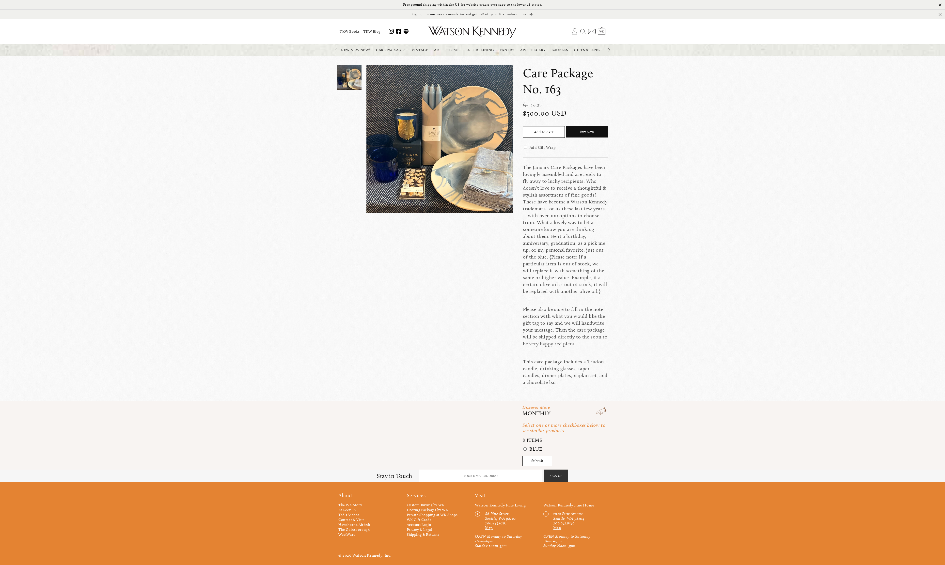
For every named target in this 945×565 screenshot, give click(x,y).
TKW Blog (371, 31)
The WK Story (350, 505)
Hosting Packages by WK (427, 510)
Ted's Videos (348, 515)
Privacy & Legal (419, 529)
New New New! (355, 50)
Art (437, 50)
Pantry (507, 50)
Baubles (559, 50)
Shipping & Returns (423, 534)
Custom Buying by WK (425, 505)
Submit (537, 460)
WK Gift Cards (419, 520)
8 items (532, 440)
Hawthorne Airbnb (354, 524)
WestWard (347, 534)
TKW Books (350, 31)
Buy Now (587, 132)
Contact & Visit (351, 520)
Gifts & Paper (587, 50)
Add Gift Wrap (543, 147)
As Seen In (347, 510)
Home (453, 50)
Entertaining (479, 50)
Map (489, 527)
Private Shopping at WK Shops (432, 515)
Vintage (420, 50)
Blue (535, 449)
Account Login (419, 524)
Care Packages (391, 50)
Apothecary (533, 50)
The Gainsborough (354, 529)
